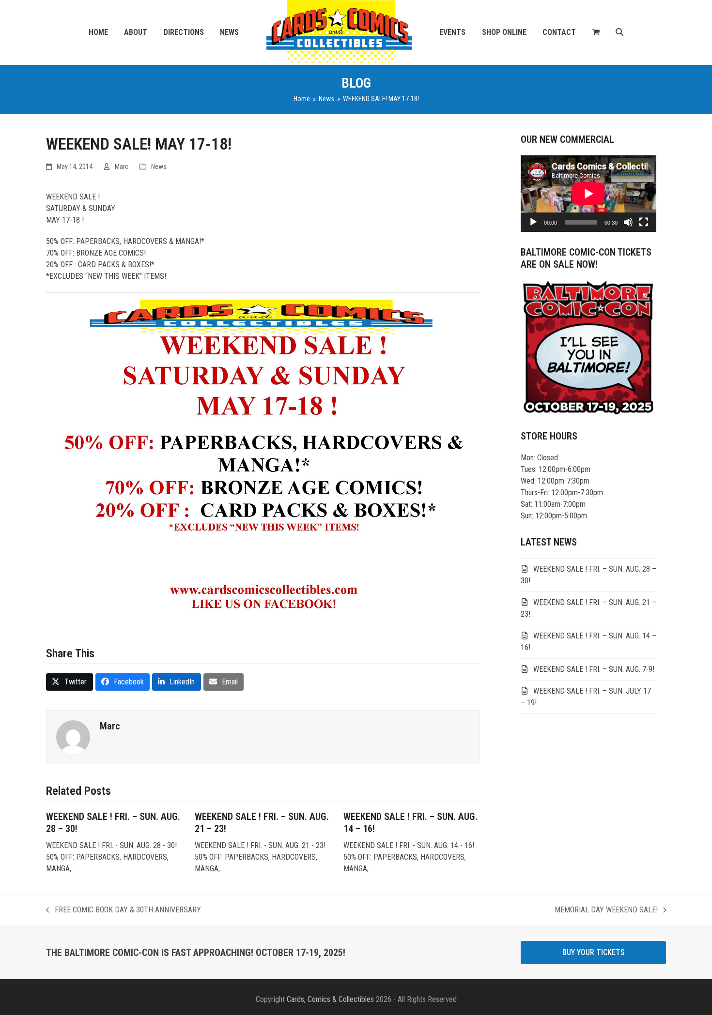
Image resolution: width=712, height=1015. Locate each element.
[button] (596, 32)
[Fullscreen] (644, 222)
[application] (588, 193)
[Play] (533, 222)
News (159, 166)
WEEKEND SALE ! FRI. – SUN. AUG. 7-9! (593, 669)
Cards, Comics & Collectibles (330, 999)
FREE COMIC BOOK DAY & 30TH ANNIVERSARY (123, 910)
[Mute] (628, 222)
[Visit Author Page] (73, 737)
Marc (121, 166)
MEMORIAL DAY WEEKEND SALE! (606, 910)
